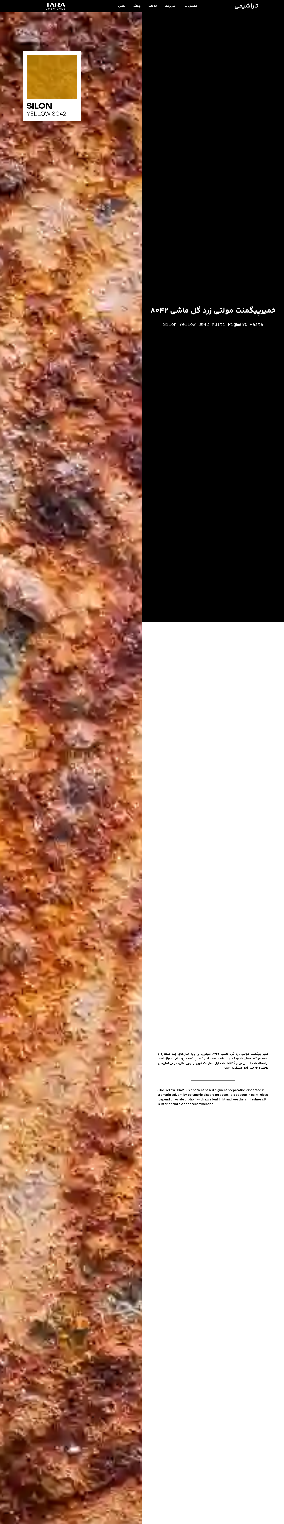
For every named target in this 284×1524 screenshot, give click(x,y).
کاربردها (170, 6)
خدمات (152, 6)
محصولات (191, 6)
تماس (122, 6)
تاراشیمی (246, 6)
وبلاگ (137, 6)
